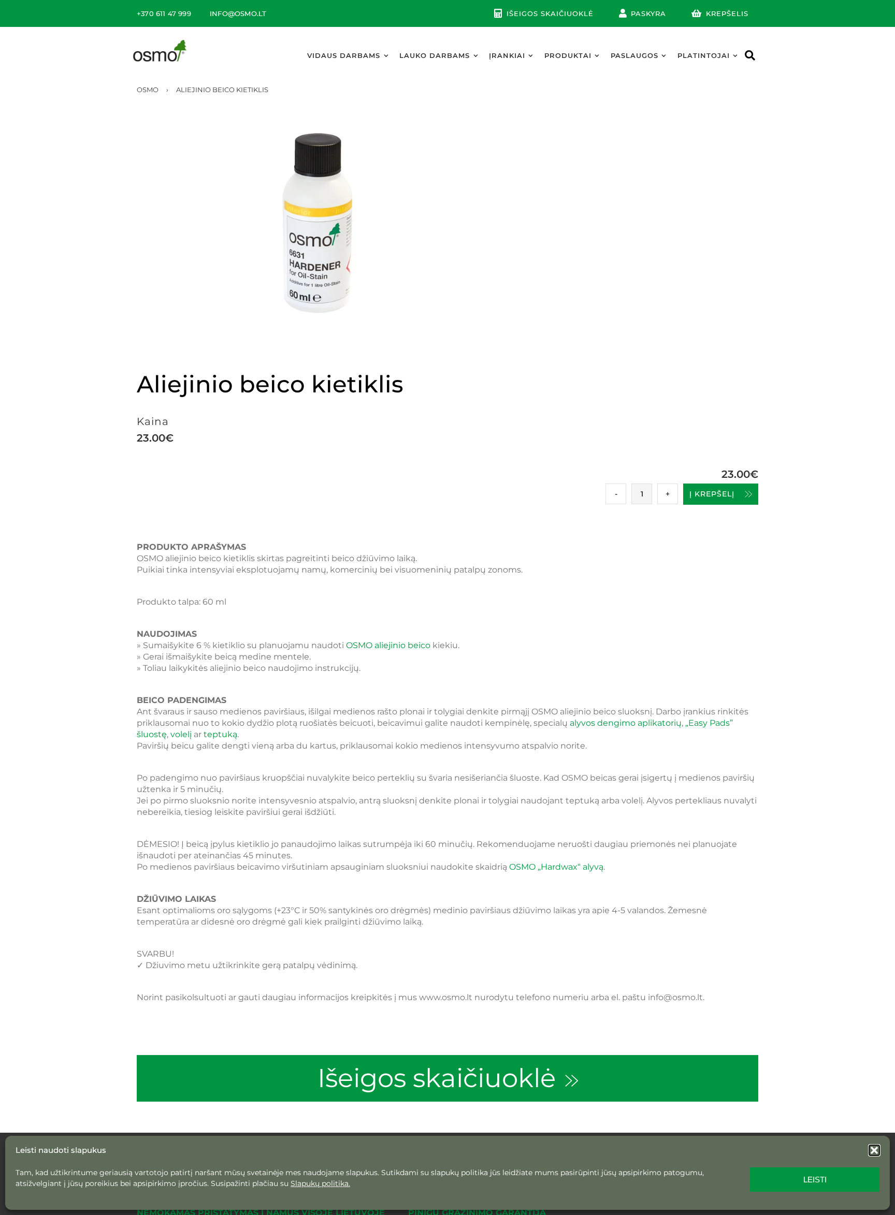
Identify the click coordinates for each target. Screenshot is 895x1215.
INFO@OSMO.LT (238, 13)
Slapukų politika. (320, 1183)
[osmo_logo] (160, 42)
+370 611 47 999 (164, 13)
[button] (874, 1150)
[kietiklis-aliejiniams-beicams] (447, 223)
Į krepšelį (711, 494)
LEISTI (815, 1179)
